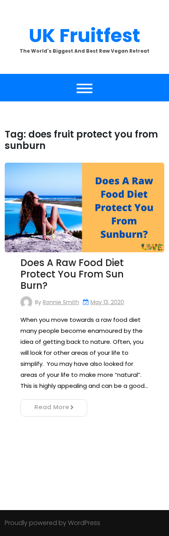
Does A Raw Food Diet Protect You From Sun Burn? (72, 274)
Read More (52, 407)
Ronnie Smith (61, 302)
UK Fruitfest (84, 35)
